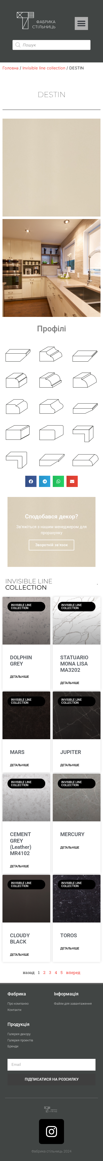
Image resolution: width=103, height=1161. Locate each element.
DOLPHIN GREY (21, 661)
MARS (17, 752)
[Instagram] (51, 1131)
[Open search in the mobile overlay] (51, 45)
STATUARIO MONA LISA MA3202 (74, 664)
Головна (10, 67)
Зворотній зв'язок (51, 545)
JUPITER (70, 752)
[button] (81, 23)
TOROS (68, 935)
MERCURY (72, 834)
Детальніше (19, 677)
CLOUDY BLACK (20, 938)
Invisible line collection (43, 67)
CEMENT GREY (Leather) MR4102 (20, 843)
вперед (73, 972)
